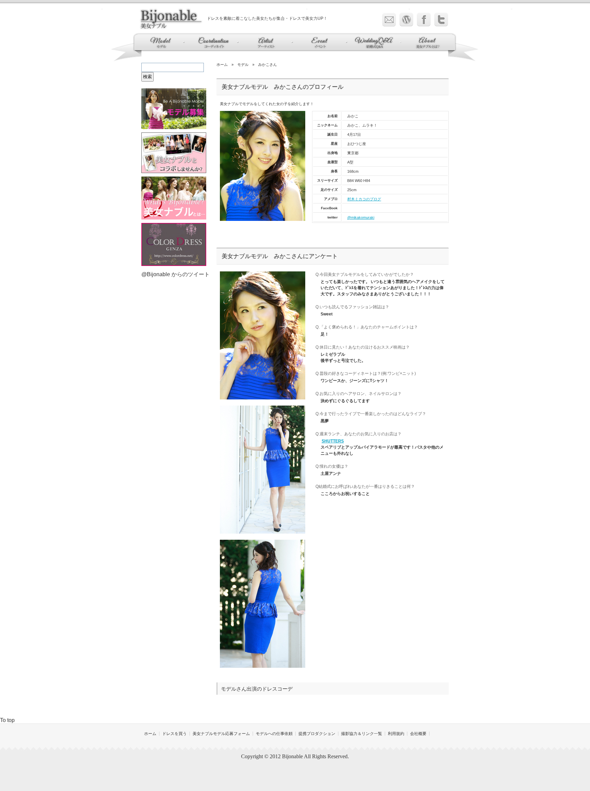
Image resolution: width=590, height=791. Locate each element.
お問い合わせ (389, 19)
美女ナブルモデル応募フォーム (221, 733)
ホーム (222, 64)
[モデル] (165, 48)
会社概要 (418, 733)
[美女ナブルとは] (422, 48)
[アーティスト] (265, 48)
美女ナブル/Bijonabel (172, 19)
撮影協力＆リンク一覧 (361, 733)
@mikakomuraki (360, 217)
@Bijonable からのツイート (175, 274)
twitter (441, 19)
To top (7, 720)
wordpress (406, 19)
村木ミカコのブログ (364, 199)
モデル (243, 64)
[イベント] (320, 48)
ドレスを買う (174, 733)
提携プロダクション (316, 733)
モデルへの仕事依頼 (274, 733)
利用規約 (396, 733)
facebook (424, 19)
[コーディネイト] (212, 48)
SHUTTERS (333, 441)
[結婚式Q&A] (374, 48)
